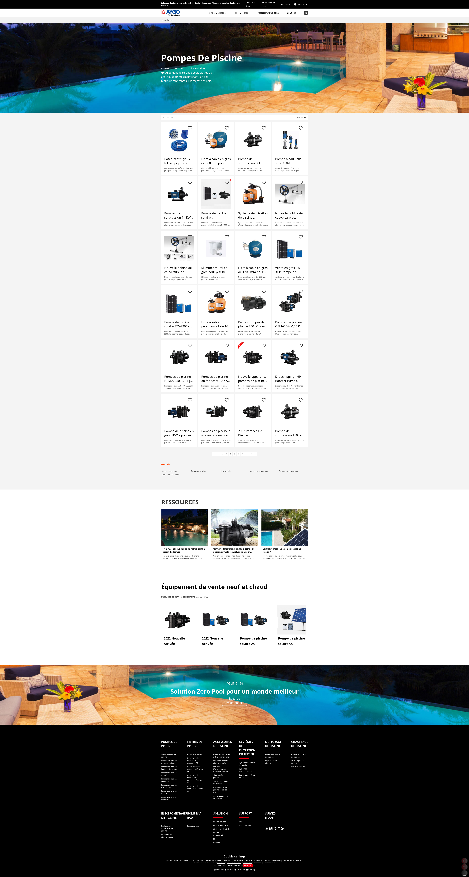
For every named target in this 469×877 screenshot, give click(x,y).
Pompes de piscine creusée (169, 774)
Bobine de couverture (171, 475)
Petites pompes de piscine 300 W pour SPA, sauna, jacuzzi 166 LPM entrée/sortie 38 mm (252, 324)
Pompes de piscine (217, 12)
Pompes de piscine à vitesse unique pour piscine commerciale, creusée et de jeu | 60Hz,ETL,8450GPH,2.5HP (216, 433)
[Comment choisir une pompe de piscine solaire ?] (284, 527)
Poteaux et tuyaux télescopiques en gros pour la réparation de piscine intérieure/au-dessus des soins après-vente (178, 161)
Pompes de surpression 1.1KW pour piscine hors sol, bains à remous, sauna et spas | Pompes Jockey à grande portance (178, 215)
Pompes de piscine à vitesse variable (169, 761)
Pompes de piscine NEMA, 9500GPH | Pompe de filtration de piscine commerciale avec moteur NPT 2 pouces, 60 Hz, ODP (178, 379)
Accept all (247, 865)
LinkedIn (278, 828)
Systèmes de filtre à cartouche (247, 764)
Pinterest (282, 828)
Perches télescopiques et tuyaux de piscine (220, 769)
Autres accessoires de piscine (221, 797)
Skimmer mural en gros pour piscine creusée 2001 (214, 270)
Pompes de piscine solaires (169, 792)
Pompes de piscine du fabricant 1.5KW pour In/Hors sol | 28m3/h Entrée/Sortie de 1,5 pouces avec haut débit (215, 379)
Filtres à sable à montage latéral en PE (195, 769)
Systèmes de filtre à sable (247, 776)
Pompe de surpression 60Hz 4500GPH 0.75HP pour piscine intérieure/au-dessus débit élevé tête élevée (252, 161)
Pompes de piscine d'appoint (169, 798)
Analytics (230, 870)
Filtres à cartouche (194, 754)
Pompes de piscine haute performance (169, 767)
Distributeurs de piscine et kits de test (220, 789)
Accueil (165, 20)
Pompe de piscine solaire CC (291, 641)
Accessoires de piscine (268, 12)
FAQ (240, 822)
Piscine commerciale (218, 834)
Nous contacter (245, 825)
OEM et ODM (250, 4)
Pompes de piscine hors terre (169, 780)
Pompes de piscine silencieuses (169, 786)
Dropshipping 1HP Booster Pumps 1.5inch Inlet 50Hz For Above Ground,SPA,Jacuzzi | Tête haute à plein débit (290, 379)
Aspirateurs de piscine (271, 761)
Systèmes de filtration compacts (246, 770)
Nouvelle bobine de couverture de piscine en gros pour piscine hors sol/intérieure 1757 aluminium (289, 215)
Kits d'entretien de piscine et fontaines (221, 761)
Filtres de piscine (242, 12)
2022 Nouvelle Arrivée (174, 641)
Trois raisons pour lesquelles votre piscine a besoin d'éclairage (184, 550)
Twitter (270, 828)
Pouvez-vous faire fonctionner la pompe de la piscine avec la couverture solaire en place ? (233, 550)
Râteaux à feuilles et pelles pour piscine (221, 755)
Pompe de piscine (198, 471)
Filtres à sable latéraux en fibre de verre (195, 788)
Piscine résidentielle (221, 829)
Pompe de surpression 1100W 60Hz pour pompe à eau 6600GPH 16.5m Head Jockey (289, 433)
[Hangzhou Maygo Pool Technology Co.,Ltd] (171, 12)
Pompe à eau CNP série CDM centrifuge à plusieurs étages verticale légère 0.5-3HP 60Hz (289, 161)
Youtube (266, 828)
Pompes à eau (193, 826)
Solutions (291, 12)
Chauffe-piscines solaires (298, 761)
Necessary (220, 870)
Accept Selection (234, 865)
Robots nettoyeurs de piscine (272, 755)
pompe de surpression (259, 471)
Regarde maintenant (234, 701)
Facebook (275, 828)
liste (302, 117)
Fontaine (216, 842)
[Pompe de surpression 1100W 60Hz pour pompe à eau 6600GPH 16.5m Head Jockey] (290, 411)
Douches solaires (298, 766)
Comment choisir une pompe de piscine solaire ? (282, 550)
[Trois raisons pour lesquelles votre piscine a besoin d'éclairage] (184, 527)
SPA (214, 839)
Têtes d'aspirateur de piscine (220, 782)
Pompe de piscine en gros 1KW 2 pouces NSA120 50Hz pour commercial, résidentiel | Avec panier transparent (179, 433)
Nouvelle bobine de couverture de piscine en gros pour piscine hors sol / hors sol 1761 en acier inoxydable (178, 270)
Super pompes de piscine (168, 755)
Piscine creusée (219, 822)
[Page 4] (214, 454)
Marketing (251, 870)
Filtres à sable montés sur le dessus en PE (193, 760)
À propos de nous (268, 4)
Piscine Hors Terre (220, 825)
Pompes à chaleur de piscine (298, 755)
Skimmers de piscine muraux (167, 835)
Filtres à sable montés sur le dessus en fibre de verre (194, 779)
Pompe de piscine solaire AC (253, 641)
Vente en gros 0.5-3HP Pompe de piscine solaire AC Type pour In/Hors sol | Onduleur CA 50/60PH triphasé (288, 270)
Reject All (221, 865)
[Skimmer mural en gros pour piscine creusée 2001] (216, 248)
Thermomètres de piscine (220, 776)
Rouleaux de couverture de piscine (167, 828)
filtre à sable (225, 471)
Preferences (240, 870)
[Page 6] (255, 454)
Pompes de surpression (288, 471)
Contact (287, 4)
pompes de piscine (169, 471)
